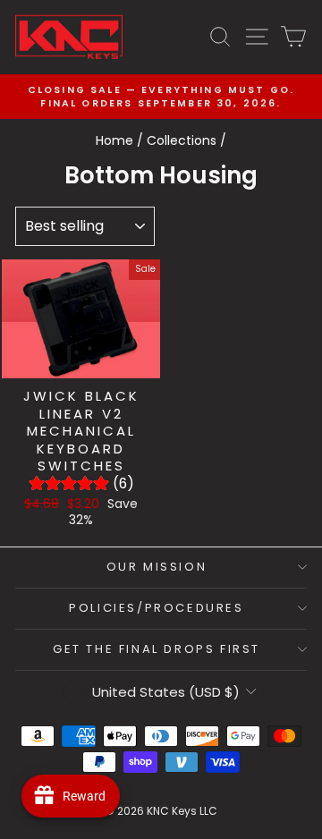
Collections (181, 140)
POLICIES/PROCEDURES (156, 607)
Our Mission (157, 566)
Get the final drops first (156, 648)
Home (114, 140)
